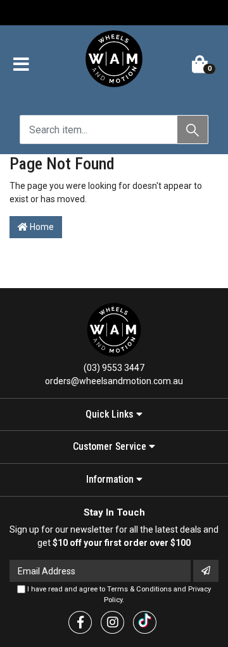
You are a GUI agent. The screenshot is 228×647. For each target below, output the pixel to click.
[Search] (192, 129)
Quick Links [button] (111, 414)
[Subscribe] (205, 571)
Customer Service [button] (111, 446)
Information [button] (111, 479)
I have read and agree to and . (118, 594)
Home (41, 227)
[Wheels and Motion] (114, 61)
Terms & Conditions (139, 589)
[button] (21, 65)
